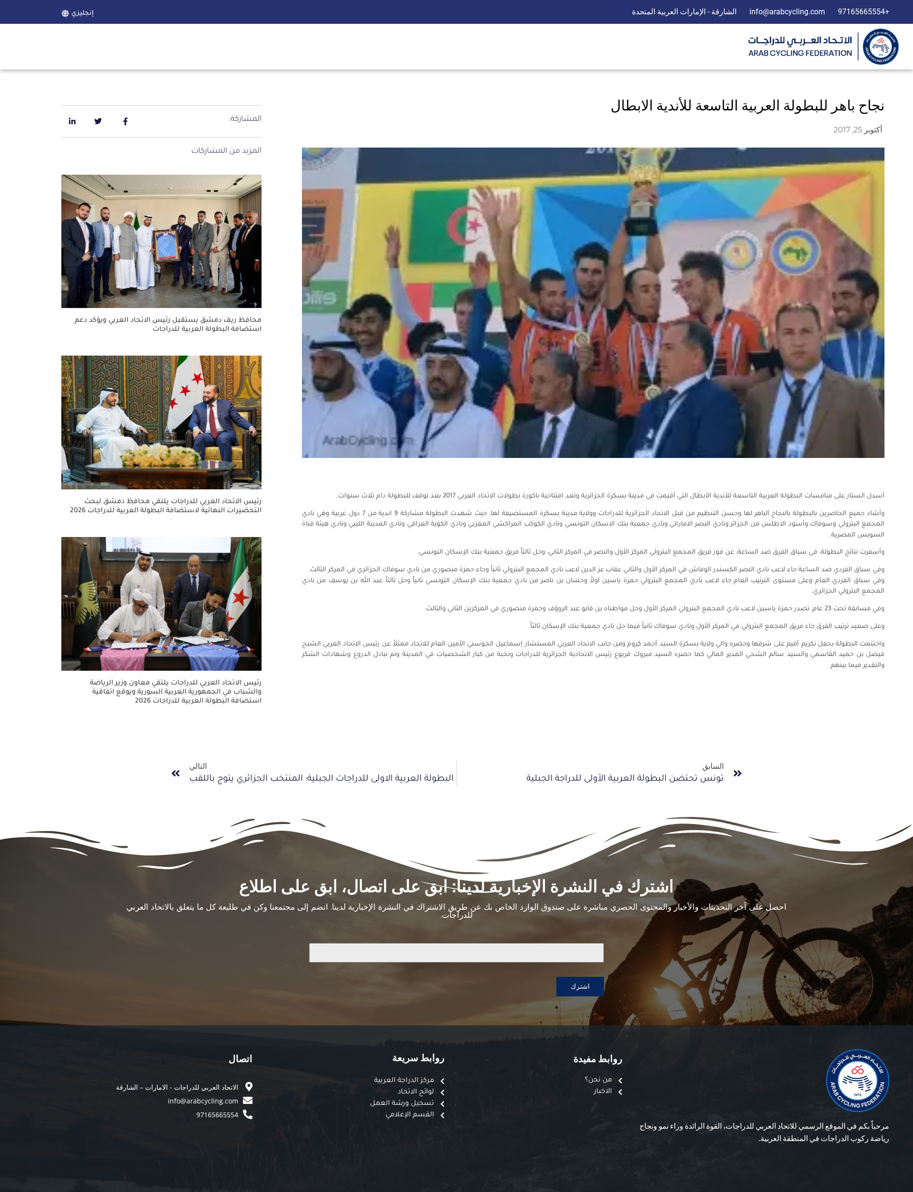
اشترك (580, 986)
